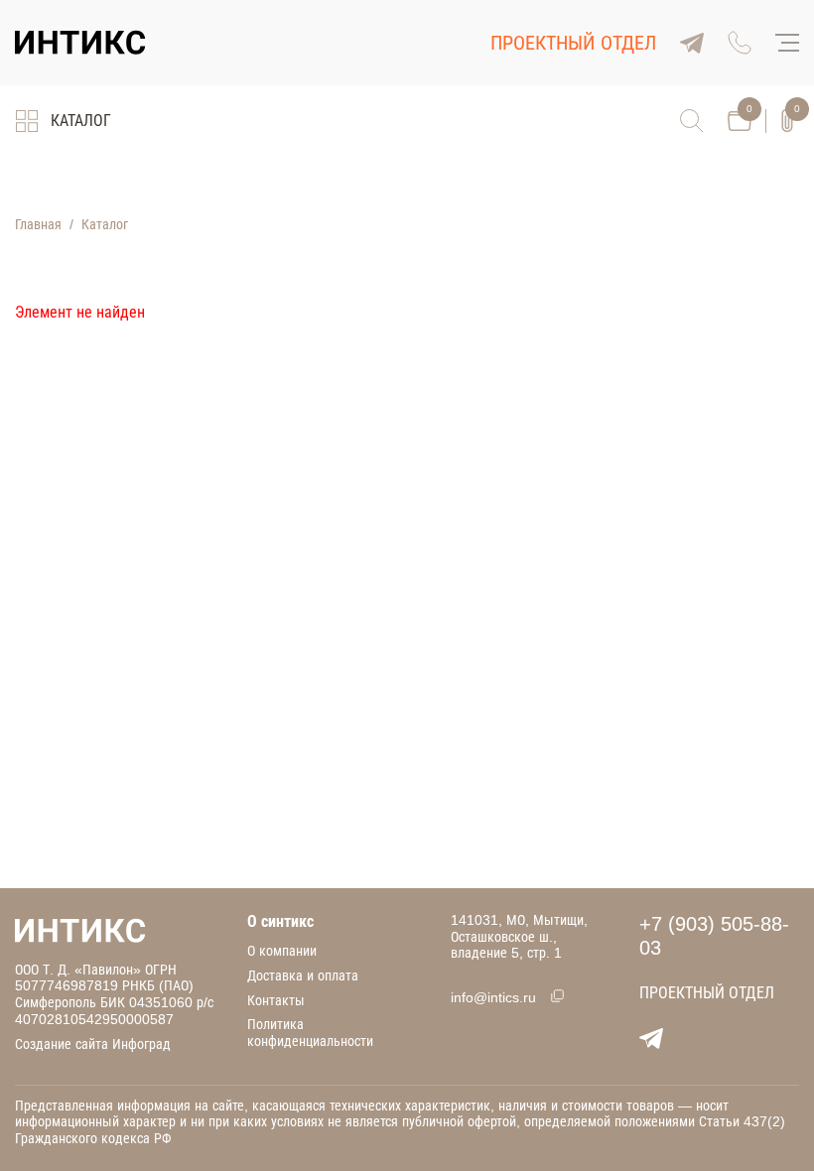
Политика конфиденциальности (310, 1032)
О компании (282, 951)
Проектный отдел (573, 43)
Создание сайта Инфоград (93, 1044)
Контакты (276, 1000)
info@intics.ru (493, 997)
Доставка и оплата (302, 975)
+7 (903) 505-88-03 (714, 936)
